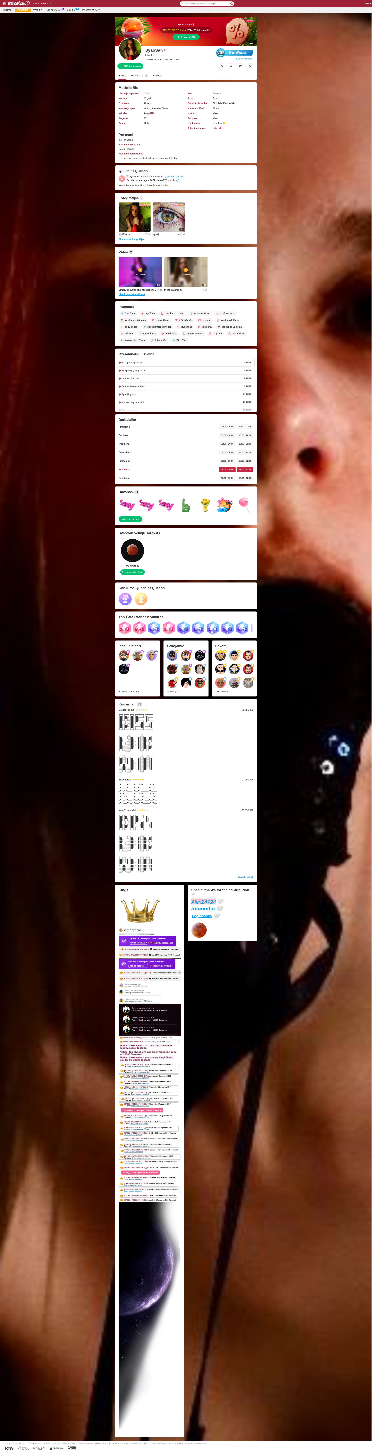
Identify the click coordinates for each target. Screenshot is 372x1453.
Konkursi (70, 10)
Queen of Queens (175, 176)
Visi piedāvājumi (54, 10)
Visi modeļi (8, 10)
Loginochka (202, 916)
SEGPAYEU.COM (111, 1443)
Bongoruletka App (91, 10)
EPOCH (99, 1443)
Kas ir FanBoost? (244, 59)
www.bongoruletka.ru (41, 1443)
